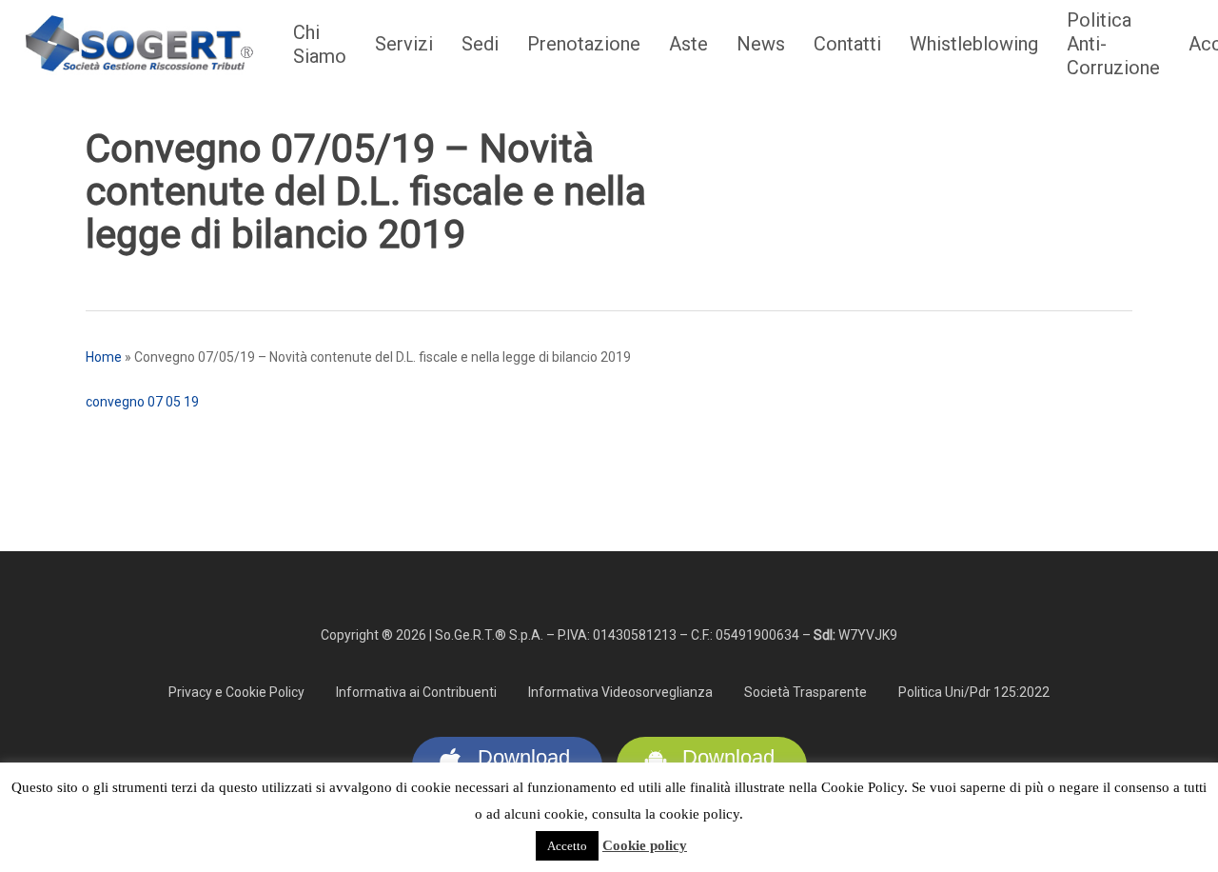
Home (104, 357)
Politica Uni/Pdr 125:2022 (974, 692)
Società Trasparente (805, 692)
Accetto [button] (567, 846)
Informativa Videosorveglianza (620, 692)
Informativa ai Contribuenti (416, 692)
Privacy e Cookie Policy (236, 692)
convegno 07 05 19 (142, 401)
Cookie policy (644, 845)
